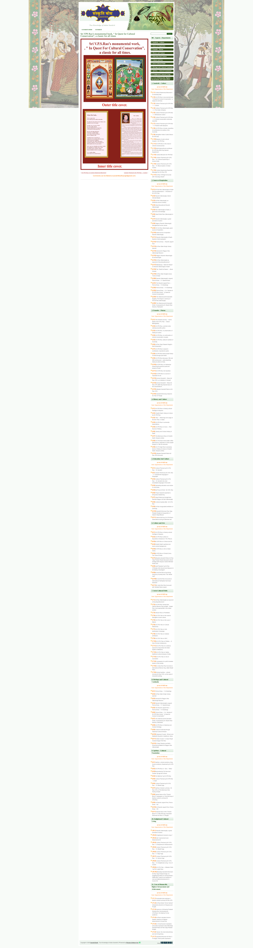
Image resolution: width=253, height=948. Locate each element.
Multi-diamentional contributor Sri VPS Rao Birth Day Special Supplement (162, 150)
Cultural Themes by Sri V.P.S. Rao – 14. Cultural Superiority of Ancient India (162, 159)
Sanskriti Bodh (87, 29)
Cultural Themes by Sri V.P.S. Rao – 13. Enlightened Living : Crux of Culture (162, 862)
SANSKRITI (98, 29)
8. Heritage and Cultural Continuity (162, 67)
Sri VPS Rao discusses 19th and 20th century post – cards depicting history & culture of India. (162, 360)
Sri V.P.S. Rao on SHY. (159, 638)
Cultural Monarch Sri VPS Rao (162, 154)
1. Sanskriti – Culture (157, 42)
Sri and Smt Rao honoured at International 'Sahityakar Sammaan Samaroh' (162, 580)
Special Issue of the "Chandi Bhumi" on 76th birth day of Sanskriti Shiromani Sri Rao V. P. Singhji (162, 813)
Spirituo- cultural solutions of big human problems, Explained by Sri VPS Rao (162, 764)
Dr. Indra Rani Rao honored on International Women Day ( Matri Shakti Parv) (162, 667)
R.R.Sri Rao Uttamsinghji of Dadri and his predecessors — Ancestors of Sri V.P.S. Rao (162, 191)
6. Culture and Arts (157, 60)
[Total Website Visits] (166, 943)
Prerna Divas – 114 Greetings (162, 287)
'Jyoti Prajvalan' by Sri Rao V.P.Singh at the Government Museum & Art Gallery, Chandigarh (162, 568)
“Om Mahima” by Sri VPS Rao (161, 776)
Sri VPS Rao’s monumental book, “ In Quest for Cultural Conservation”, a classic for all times (162, 99)
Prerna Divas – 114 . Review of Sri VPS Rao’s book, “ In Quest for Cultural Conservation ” (162, 292)
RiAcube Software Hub (132, 942)
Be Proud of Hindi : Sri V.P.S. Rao (162, 490)
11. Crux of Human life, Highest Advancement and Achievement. (160, 78)
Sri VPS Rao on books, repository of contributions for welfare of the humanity (162, 130)
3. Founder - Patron (157, 49)
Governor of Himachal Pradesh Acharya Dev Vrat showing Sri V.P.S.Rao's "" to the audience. (162, 912)
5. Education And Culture (159, 56)
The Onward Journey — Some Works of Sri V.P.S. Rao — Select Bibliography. (162, 321)
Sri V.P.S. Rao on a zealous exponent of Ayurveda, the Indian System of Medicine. (161, 647)
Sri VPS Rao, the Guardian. (161, 371)
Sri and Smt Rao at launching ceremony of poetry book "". (162, 574)
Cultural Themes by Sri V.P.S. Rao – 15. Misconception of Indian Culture (162, 165)
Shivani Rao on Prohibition (161, 612)
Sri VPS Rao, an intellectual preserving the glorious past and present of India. (161, 366)
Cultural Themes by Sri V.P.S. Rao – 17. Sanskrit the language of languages (162, 474)
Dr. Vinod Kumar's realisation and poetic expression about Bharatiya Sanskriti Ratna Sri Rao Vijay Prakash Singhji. (162, 926)
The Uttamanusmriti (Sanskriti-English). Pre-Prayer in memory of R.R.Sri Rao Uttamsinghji (162, 298)
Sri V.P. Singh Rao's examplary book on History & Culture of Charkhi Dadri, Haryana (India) (162, 448)
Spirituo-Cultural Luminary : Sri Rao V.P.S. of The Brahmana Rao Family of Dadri (162, 789)
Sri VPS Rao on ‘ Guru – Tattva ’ (162, 768)
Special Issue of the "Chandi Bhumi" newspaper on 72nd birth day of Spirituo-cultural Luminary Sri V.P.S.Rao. (162, 797)
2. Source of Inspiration (158, 46)
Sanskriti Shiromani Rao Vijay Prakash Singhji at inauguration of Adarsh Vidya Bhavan (162, 513)
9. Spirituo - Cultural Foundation (161, 70)
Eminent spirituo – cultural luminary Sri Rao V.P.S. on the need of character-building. (162, 674)
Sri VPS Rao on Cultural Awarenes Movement (94, 172)
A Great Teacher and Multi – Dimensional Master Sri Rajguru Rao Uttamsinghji (162, 745)
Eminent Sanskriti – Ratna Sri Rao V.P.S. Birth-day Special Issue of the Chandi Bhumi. (162, 384)
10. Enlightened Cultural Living (160, 74)
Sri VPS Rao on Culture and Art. (162, 541)
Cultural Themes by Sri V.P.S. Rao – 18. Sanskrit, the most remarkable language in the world (161, 481)
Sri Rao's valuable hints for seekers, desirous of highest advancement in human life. (161, 919)
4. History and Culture (158, 53)
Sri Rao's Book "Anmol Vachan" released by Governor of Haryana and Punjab (162, 904)
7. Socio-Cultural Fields (158, 63)
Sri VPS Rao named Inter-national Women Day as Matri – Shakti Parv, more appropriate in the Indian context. (162, 607)
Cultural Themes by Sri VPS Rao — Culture (135, 172)
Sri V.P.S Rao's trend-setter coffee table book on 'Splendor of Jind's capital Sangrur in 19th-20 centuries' (162, 442)
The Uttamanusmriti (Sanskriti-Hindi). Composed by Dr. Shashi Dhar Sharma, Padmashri (162, 305)
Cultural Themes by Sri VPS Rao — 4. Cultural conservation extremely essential (162, 119)
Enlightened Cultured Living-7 (162, 835)
